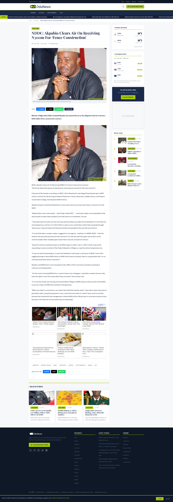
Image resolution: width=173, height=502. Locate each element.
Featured (76, 469)
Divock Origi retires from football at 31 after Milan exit (116, 17)
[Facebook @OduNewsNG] (34, 450)
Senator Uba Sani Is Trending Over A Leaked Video (134, 143)
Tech (61, 12)
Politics (41, 12)
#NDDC (55, 365)
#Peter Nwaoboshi (80, 365)
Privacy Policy (127, 448)
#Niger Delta (63, 365)
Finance (76, 473)
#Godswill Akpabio (46, 365)
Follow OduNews (128, 97)
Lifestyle (76, 483)
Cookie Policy (127, 452)
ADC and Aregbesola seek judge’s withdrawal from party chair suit (80, 17)
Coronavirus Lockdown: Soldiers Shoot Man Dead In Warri (134, 176)
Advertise (134, 1)
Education (77, 455)
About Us (125, 437)
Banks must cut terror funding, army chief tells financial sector (94, 413)
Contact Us (126, 441)
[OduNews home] (50, 433)
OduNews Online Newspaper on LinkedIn (84, 492)
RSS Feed (125, 459)
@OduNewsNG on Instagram (67, 492)
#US (96, 365)
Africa (75, 437)
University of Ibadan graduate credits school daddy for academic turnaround (38, 17)
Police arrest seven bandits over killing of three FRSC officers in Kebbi (40, 413)
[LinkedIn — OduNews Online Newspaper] (42, 450)
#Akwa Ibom (35, 365)
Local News (36, 20)
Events (76, 462)
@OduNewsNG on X (40, 492)
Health (76, 480)
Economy (33, 12)
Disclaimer (126, 455)
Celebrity (76, 444)
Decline (168, 498)
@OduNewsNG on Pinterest (101, 492)
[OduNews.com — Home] (40, 6)
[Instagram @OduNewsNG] (38, 450)
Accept (160, 498)
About (123, 1)
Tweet (50, 109)
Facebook (41, 109)
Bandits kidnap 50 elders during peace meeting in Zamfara (67, 413)
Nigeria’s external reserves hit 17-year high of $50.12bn (150, 17)
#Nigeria (71, 365)
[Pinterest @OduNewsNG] (46, 450)
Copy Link (69, 109)
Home (30, 20)
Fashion (76, 466)
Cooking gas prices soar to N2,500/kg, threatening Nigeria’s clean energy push (109, 452)
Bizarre (76, 441)
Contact (128, 1)
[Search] (123, 6)
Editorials (76, 452)
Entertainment (52, 12)
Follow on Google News (136, 6)
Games (76, 476)
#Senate (90, 365)
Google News (141, 1)
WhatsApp (59, 109)
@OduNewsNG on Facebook (53, 492)
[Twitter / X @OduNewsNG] (30, 450)
